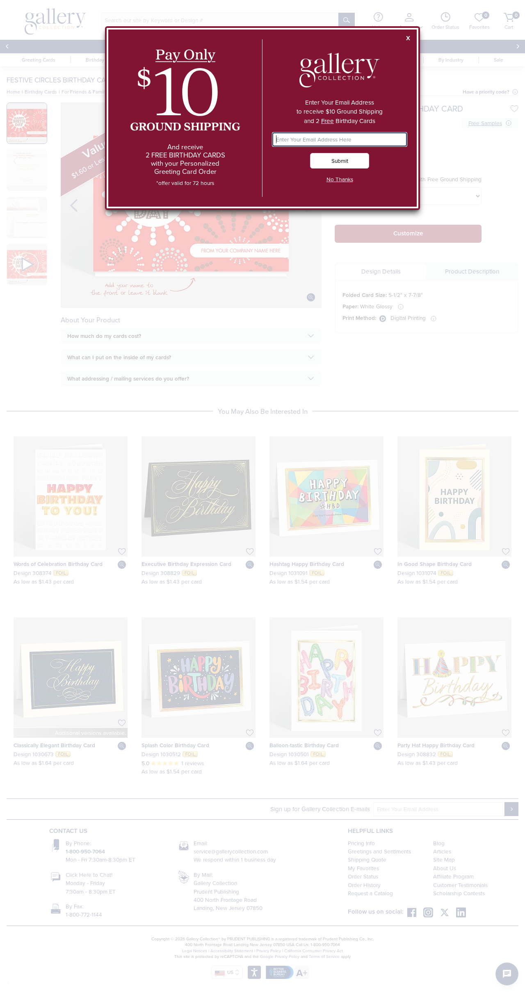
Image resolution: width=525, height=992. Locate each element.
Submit (339, 160)
